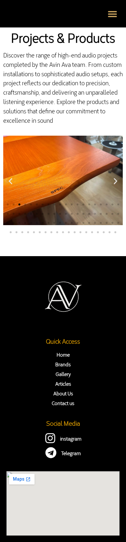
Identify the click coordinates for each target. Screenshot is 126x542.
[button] (112, 13)
